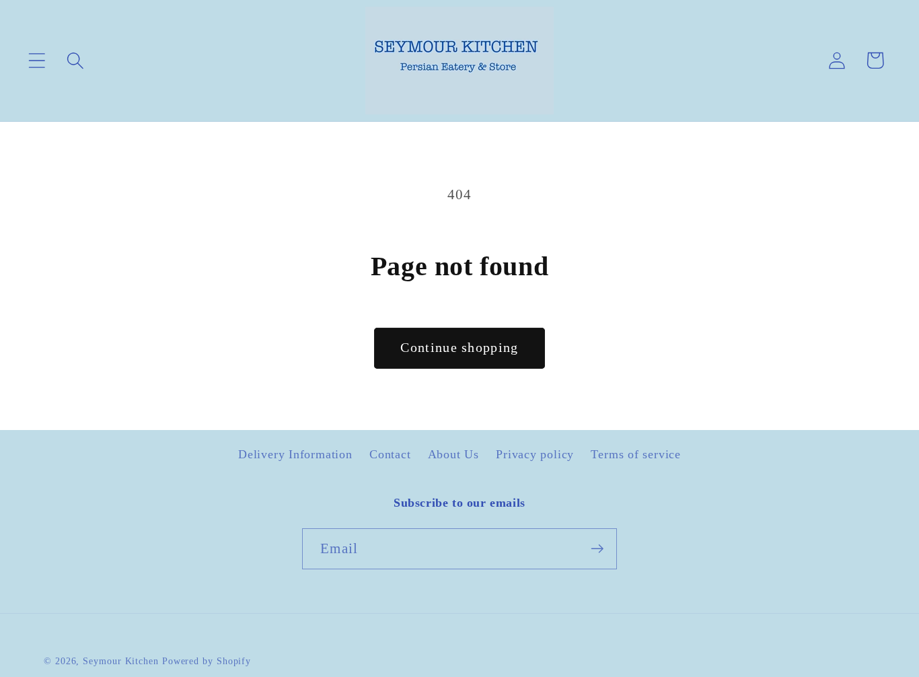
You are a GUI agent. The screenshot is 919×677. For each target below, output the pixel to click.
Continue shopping (459, 348)
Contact (389, 454)
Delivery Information (295, 454)
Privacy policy (535, 454)
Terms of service (635, 454)
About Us (453, 454)
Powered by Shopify (206, 660)
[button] (36, 60)
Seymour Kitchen (122, 660)
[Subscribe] (597, 548)
